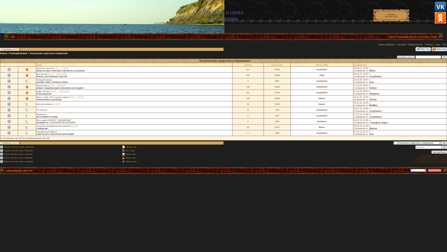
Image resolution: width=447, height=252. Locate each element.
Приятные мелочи (44, 68)
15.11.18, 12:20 (361, 103)
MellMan (373, 105)
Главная (391, 37)
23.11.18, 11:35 (361, 97)
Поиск (437, 44)
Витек (322, 127)
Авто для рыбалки (44, 104)
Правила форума (415, 44)
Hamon (321, 98)
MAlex (372, 70)
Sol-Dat (373, 88)
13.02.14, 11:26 (361, 120)
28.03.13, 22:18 (361, 126)
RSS (13, 37)
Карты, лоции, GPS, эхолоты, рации (52, 97)
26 (58, 74)
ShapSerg (374, 94)
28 (64, 74)
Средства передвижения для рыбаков (53, 126)
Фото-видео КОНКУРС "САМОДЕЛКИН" (53, 120)
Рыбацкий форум (18, 53)
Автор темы (322, 65)
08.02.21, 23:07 (361, 74)
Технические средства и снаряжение (49, 53)
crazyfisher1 (321, 69)
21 (64, 91)
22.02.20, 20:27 (361, 80)
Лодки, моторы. (43, 91)
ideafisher (321, 121)
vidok (321, 75)
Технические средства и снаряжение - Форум (417, 37)
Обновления (360, 65)
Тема (38, 65)
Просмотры (277, 65)
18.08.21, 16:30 (361, 68)
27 (61, 74)
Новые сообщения (386, 44)
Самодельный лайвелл (46, 132)
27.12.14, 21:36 (361, 114)
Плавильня (41, 114)
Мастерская (41, 74)
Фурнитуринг (42, 86)
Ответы (248, 65)
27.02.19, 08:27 (361, 91)
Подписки (429, 44)
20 (61, 91)
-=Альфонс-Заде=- (379, 122)
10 (62, 85)
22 (66, 91)
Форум (3, 53)
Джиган (373, 128)
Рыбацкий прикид (44, 80)
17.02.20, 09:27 (361, 85)
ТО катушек (41, 110)
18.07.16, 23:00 (361, 108)
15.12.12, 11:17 (361, 132)
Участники (401, 44)
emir (371, 82)
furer (371, 134)
